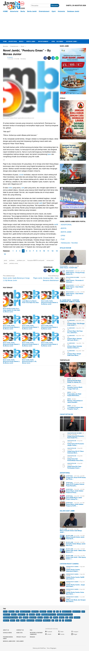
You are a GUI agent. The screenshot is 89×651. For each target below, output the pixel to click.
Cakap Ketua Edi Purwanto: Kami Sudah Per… (75, 436)
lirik (51, 617)
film (57, 611)
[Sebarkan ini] (45, 58)
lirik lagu (56, 617)
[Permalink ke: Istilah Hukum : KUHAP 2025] (73, 257)
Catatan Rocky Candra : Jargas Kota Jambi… (75, 585)
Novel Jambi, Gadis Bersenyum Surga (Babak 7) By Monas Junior (30, 327)
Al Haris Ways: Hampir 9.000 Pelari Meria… (74, 354)
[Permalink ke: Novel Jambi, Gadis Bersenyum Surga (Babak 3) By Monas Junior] (50, 336)
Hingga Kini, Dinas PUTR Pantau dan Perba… (76, 478)
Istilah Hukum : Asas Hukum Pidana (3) (74, 287)
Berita (69, 379)
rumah (21, 174)
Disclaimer (19, 641)
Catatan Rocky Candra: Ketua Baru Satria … (75, 593)
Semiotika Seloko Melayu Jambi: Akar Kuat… (76, 544)
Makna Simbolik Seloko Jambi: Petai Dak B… (75, 537)
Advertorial (65, 473)
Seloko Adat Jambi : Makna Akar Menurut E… (76, 551)
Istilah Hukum (65, 248)
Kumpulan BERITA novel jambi (35, 260)
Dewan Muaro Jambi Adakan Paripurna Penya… (74, 491)
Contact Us (20, 630)
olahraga (23, 620)
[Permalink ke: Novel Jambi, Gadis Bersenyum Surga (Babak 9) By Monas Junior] (50, 295)
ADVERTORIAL (66, 224)
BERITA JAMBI (66, 232)
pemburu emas (13, 263)
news (17, 620)
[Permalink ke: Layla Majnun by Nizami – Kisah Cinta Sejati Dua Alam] (31, 295)
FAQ (31, 630)
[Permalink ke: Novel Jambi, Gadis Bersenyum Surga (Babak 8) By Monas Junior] (11, 319)
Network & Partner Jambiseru (36, 633)
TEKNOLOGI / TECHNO (69, 243)
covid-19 (50, 611)
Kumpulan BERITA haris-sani (48, 614)
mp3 (67, 617)
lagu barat (25, 617)
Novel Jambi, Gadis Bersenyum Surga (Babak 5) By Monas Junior (11, 344)
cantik (56, 224)
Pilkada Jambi (46, 620)
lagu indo (40, 617)
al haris (5, 611)
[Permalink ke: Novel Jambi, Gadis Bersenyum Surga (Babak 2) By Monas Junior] (11, 353)
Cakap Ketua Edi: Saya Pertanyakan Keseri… (74, 467)
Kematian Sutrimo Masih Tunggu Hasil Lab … (74, 388)
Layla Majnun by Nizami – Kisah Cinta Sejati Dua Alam (30, 301)
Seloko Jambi (63, 529)
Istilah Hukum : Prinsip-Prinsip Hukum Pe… (75, 273)
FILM (62, 239)
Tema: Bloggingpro (51, 648)
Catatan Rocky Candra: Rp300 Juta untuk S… (75, 577)
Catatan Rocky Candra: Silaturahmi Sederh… (73, 570)
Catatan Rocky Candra (69, 564)
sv (60, 620)
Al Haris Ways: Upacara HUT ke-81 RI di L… (74, 339)
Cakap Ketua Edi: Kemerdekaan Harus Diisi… (75, 459)
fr (60, 611)
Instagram (75, 631)
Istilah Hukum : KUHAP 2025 (68, 267)
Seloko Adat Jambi (67, 511)
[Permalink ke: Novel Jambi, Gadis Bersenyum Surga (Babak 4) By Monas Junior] (31, 336)
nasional (13, 620)
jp (27, 614)
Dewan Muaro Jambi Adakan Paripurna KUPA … (74, 505)
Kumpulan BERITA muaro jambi (64, 614)
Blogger (75, 634)
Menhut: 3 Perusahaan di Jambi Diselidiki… (74, 401)
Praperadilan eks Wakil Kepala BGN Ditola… (74, 394)
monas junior (50, 260)
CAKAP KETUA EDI (66, 414)
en (54, 611)
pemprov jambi (30, 620)
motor (10, 187)
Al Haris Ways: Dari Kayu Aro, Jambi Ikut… (75, 331)
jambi (5, 260)
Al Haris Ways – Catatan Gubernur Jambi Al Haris (70, 301)
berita (17, 611)
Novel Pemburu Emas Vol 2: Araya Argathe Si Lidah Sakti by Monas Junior (11, 310)
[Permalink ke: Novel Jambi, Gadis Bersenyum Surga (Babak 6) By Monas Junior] (50, 319)
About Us (6, 630)
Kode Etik (19, 632)
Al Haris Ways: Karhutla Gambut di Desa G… (74, 346)
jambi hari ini (7, 614)
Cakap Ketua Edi (71, 433)
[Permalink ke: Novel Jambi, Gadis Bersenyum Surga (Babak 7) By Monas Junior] (31, 319)
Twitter (61, 631)
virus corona (68, 620)
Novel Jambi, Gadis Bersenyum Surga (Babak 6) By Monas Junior (49, 327)
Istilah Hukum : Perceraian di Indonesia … (74, 281)
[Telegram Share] (53, 58)
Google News (7, 632)
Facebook (49, 631)
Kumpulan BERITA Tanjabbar (10, 617)
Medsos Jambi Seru (9, 641)
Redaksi (32, 637)
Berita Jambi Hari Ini (25, 611)
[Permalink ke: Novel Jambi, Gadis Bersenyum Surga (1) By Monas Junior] (31, 353)
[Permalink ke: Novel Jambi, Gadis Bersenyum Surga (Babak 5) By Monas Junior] (11, 336)
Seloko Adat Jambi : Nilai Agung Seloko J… (76, 557)
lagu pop (46, 617)
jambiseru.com (21, 260)
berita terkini (43, 611)
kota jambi (31, 614)
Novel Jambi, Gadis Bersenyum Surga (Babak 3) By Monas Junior (49, 344)
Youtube (62, 634)
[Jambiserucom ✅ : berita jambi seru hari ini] (14, 5)
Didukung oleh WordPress (39, 648)
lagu (20, 617)
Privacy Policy (21, 637)
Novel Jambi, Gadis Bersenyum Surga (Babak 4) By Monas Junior (30, 344)
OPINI (63, 235)
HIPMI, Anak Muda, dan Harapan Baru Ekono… (76, 600)
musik (71, 617)
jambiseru (12, 260)
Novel (5, 263)
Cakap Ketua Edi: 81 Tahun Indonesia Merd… (75, 452)
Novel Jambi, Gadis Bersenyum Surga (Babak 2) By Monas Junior (11, 361)
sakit (40, 203)
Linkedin (49, 634)
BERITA (63, 228)
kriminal (38, 614)
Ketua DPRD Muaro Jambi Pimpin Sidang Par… (74, 498)
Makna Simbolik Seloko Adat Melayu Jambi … (71, 531)
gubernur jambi (76, 611)
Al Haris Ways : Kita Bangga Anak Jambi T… (75, 324)
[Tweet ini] (49, 58)
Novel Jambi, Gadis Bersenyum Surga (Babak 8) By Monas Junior (11, 327)
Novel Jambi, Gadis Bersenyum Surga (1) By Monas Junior (16, 277)
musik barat (77, 617)
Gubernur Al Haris (66, 611)
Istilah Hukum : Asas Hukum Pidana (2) (74, 294)
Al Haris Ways (71, 320)
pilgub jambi (39, 620)
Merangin (61, 617)
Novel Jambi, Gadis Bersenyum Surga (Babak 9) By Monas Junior (49, 302)
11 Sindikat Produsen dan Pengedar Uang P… (75, 408)
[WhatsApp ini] (57, 58)
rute (22, 187)
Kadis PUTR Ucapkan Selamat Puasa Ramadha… (75, 484)
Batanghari (11, 611)
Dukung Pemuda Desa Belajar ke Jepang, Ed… (74, 381)
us (63, 620)
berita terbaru (35, 611)
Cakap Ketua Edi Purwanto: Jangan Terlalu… (75, 444)
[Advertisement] (44, 26)
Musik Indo (6, 620)
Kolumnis (76, 277)
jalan (49, 154)
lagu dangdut (33, 617)
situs (57, 620)
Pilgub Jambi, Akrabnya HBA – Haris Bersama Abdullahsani (46, 277)
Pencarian (54, 5)
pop (53, 620)
